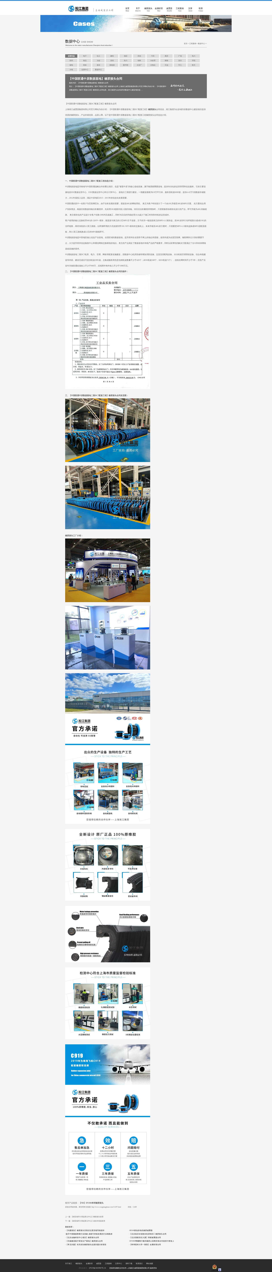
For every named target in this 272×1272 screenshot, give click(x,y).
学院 (193, 61)
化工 (98, 56)
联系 (201, 9)
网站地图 (149, 1264)
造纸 (112, 61)
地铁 (139, 61)
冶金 (98, 61)
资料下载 (129, 1264)
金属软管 (159, 9)
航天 (193, 65)
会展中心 (84, 70)
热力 (125, 61)
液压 (98, 65)
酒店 (125, 56)
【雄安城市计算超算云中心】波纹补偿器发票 (88, 1221)
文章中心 (118, 1264)
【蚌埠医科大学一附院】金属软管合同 (145, 1245)
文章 (190, 9)
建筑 (112, 56)
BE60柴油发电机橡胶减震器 (141, 1230)
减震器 (169, 9)
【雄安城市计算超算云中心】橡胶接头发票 (87, 1217)
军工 (180, 65)
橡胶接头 (148, 9)
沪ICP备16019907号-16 (97, 1268)
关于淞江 (68, 1264)
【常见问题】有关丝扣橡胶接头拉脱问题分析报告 (86, 1245)
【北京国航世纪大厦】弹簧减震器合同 (145, 1237)
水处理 (152, 61)
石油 (166, 65)
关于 (138, 9)
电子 (85, 56)
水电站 (152, 65)
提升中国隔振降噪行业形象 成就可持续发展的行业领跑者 (89, 1234)
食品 (85, 61)
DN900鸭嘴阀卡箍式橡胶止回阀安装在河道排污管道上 (152, 1241)
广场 (180, 56)
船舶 (166, 61)
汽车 (153, 56)
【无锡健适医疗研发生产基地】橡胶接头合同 (84, 1241)
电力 (193, 56)
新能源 (112, 65)
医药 (71, 61)
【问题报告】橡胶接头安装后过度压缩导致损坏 (85, 1230)
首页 (127, 9)
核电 (71, 65)
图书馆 (125, 65)
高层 (166, 56)
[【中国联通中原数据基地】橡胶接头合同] (92, 11)
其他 (139, 56)
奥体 (85, 65)
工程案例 (180, 9)
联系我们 (139, 1264)
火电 (71, 70)
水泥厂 (139, 65)
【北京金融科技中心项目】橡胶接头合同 (82, 1237)
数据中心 (201, 44)
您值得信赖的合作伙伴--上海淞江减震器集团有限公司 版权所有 (133, 1268)
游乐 (180, 61)
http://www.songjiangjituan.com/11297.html (106, 1207)
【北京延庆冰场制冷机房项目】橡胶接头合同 (148, 1234)
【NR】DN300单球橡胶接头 (91, 1203)
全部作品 (71, 56)
